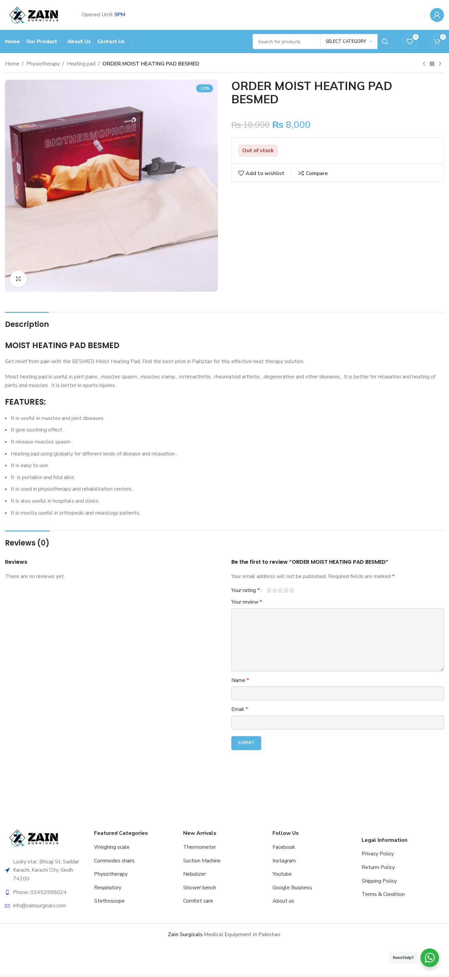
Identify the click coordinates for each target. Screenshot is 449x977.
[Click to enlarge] (18, 278)
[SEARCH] (385, 41)
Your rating (245, 590)
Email (239, 709)
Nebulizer (194, 874)
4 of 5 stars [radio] (286, 590)
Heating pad (81, 63)
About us (283, 901)
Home (12, 63)
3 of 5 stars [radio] (280, 590)
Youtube (282, 874)
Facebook (284, 847)
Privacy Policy (378, 853)
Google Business (292, 887)
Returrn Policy (378, 867)
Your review (246, 602)
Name (240, 680)
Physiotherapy (43, 63)
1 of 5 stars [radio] (269, 590)
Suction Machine (202, 860)
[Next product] (440, 64)
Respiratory (107, 887)
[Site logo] (35, 14)
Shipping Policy (379, 881)
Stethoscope (109, 901)
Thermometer (199, 847)
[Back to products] (432, 64)
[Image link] (35, 837)
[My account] (437, 15)
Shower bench (199, 887)
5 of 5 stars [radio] (291, 590)
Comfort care (198, 901)
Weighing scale (112, 847)
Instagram (284, 860)
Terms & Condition (383, 894)
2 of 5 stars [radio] (275, 590)
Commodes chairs (114, 860)
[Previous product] (424, 64)
